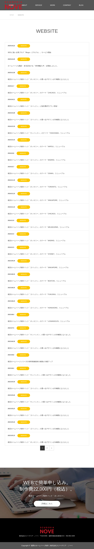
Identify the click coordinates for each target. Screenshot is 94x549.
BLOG (81, 5)
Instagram (10, 545)
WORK (52, 5)
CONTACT (13, 15)
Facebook (6, 545)
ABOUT (24, 5)
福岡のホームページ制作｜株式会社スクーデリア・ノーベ (52, 545)
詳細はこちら (47, 504)
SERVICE (38, 5)
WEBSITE (24, 46)
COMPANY (67, 5)
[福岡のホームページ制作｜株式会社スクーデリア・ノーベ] (47, 530)
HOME (11, 5)
